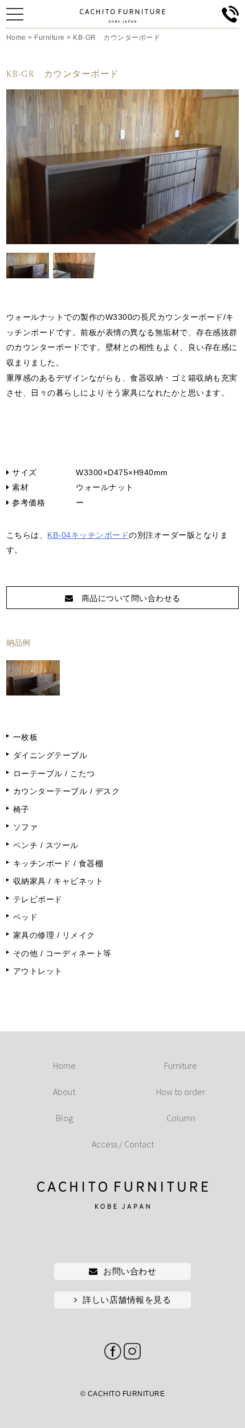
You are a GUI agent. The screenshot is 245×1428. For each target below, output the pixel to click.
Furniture (180, 1065)
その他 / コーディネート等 (62, 953)
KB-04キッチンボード (88, 535)
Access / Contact (123, 1144)
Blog (64, 1118)
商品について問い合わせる (127, 598)
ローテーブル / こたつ (54, 773)
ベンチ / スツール (46, 845)
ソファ (25, 827)
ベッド (25, 916)
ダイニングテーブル (50, 755)
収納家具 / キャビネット (58, 881)
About (64, 1091)
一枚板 (25, 737)
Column (180, 1118)
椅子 (21, 809)
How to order (180, 1091)
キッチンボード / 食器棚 (58, 863)
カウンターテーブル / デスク (66, 791)
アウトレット (38, 971)
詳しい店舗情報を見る (127, 1299)
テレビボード (38, 899)
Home (64, 1065)
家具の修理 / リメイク (54, 935)
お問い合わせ (129, 1271)
